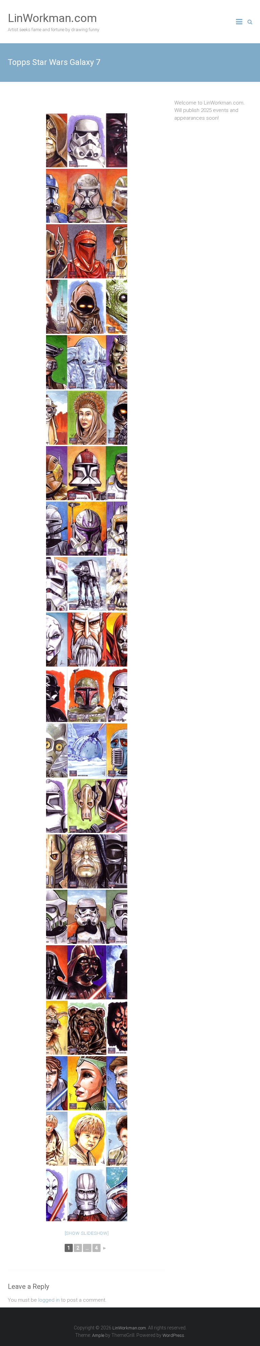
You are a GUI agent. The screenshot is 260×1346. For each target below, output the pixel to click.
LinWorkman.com (52, 18)
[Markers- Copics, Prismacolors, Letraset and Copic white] (86, 140)
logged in (49, 1300)
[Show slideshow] (87, 1233)
